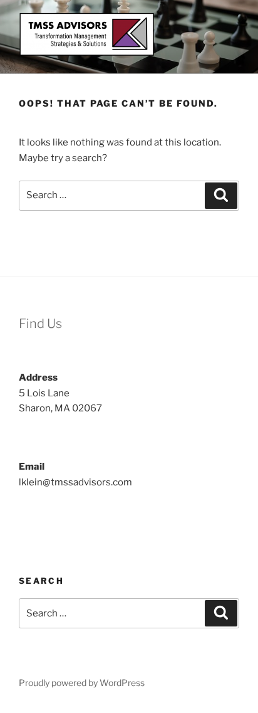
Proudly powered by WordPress (82, 682)
